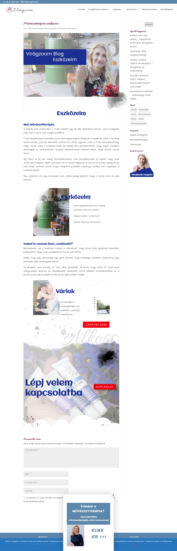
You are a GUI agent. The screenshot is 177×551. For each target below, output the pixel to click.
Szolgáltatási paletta (98, 10)
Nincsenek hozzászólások (67, 28)
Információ (131, 10)
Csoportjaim (96, 325)
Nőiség (133, 119)
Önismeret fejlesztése (138, 124)
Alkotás (133, 110)
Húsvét (133, 114)
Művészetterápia (149, 10)
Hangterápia (143, 110)
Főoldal (81, 10)
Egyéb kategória (38, 28)
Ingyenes (117, 10)
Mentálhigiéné (166, 10)
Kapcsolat (105, 387)
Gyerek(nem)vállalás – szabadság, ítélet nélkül (141, 95)
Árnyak (141, 119)
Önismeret (135, 144)
